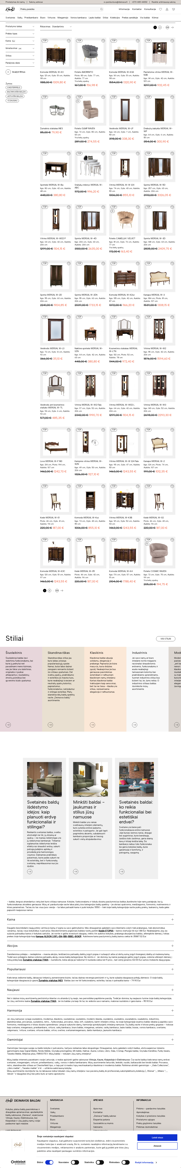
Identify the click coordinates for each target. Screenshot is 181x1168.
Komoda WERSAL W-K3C (52, 571)
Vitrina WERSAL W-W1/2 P (53, 238)
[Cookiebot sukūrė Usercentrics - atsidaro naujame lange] (18, 1162)
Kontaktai (137, 9)
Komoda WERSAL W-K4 (121, 571)
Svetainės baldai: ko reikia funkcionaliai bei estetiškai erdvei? (136, 812)
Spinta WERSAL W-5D (154, 185)
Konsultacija (150, 9)
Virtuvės (51, 17)
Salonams (98, 1127)
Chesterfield (13, 87)
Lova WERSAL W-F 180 (51, 461)
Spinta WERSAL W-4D (86, 238)
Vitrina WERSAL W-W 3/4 (121, 185)
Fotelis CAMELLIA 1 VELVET (122, 238)
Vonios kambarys (78, 17)
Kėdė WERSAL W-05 (85, 571)
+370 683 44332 (139, 2)
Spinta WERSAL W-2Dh (86, 295)
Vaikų (19, 17)
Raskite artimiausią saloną (163, 2)
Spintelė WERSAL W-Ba (51, 185)
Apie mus (97, 1108)
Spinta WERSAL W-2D (51, 295)
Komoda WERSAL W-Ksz (87, 517)
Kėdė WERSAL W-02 (154, 517)
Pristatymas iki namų (15, 2)
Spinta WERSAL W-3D (154, 238)
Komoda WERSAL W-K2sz (122, 295)
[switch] (75, 1162)
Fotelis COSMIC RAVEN (155, 571)
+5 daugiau (12, 101)
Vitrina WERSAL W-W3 (155, 405)
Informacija (124, 9)
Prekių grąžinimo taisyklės (148, 1123)
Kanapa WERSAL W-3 (154, 295)
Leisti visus (157, 1137)
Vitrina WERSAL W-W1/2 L (121, 405)
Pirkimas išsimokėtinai (147, 1127)
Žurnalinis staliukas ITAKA (35, 960)
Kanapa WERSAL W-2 (154, 461)
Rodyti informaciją (144, 1162)
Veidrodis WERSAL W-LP (121, 128)
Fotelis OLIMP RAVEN (85, 128)
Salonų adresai (36, 2)
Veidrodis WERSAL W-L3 (52, 348)
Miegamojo (63, 17)
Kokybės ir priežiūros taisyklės (150, 1116)
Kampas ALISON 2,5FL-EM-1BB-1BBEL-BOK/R (58, 936)
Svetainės (10, 17)
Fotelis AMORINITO (84, 72)
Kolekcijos (115, 17)
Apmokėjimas (142, 1112)
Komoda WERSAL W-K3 (51, 72)
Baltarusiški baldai (16, 92)
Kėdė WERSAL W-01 (50, 517)
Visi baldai (145, 17)
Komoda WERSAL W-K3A (121, 72)
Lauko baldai (95, 17)
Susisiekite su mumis (103, 1123)
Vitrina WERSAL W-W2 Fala (88, 405)
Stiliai (105, 17)
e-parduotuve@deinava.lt (115, 2)
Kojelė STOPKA (106, 931)
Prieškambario (31, 17)
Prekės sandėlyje (130, 17)
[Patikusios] (160, 9)
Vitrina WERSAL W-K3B (120, 517)
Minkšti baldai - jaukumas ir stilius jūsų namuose (89, 809)
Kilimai (155, 17)
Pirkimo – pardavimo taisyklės (150, 1108)
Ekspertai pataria (101, 1119)
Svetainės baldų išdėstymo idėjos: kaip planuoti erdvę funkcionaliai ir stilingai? (43, 814)
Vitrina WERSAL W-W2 (155, 348)
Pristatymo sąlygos (145, 1119)
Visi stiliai (165, 639)
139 (167, 27)
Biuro (42, 17)
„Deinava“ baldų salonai (104, 1116)
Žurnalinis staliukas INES (51, 128)
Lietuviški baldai (15, 96)
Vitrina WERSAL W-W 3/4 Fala (124, 461)
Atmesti (157, 1146)
